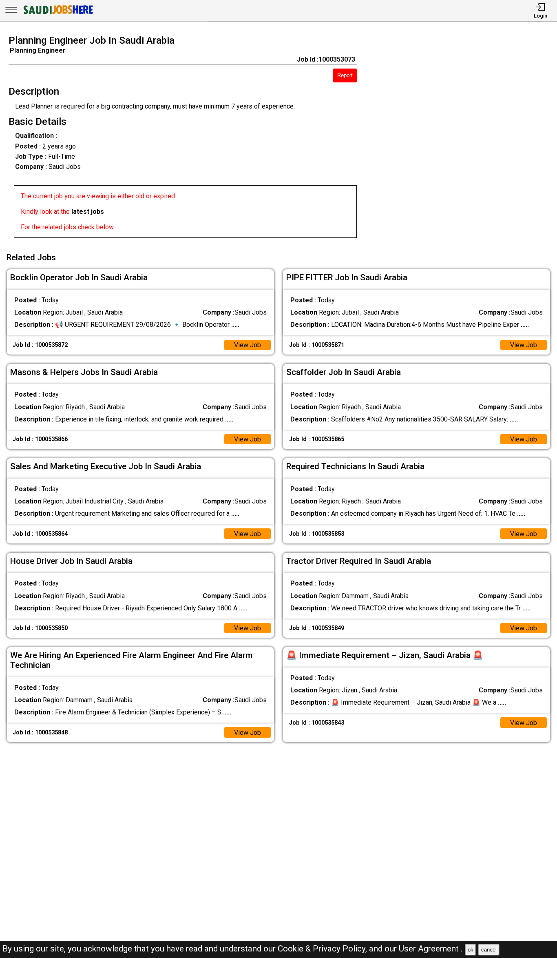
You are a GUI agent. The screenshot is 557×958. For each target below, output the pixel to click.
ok (470, 950)
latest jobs (87, 211)
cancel (489, 950)
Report (345, 75)
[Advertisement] (463, 139)
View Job (247, 345)
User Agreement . (431, 949)
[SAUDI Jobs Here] (57, 14)
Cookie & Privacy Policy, (323, 949)
